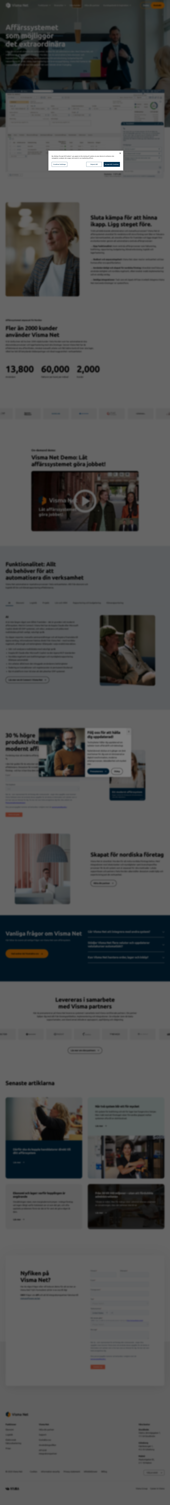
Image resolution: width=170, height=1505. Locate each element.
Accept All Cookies (112, 164)
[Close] (120, 153)
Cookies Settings (59, 164)
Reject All (94, 164)
